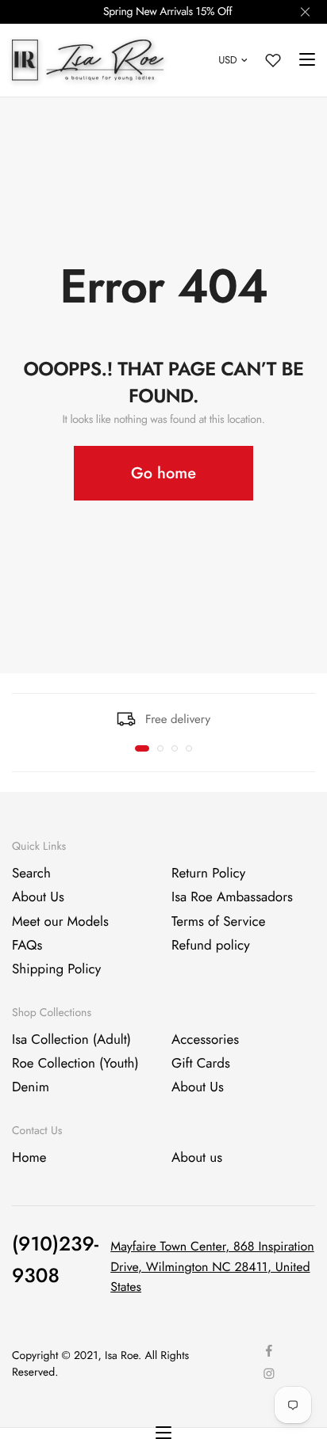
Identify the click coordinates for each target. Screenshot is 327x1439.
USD (227, 59)
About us (196, 1157)
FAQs (27, 945)
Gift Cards (200, 1063)
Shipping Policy (56, 970)
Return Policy (208, 873)
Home (29, 1157)
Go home (163, 473)
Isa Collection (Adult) (71, 1039)
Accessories (205, 1039)
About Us (38, 898)
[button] (142, 748)
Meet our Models (60, 921)
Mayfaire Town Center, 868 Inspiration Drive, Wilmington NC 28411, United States (212, 1267)
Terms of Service (218, 921)
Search (31, 873)
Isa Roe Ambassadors (232, 898)
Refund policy (210, 945)
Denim (30, 1088)
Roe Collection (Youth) (75, 1063)
